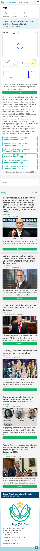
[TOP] (36, 547)
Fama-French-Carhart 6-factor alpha (16, 161)
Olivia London (6, 312)
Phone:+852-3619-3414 (10, 540)
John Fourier (6, 454)
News (25, 17)
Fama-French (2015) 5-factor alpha (15, 156)
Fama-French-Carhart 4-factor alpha (16, 150)
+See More (19, 92)
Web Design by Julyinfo (10, 543)
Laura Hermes (6, 214)
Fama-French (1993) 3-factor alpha (15, 144)
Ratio (15, 17)
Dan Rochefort (7, 265)
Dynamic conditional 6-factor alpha (15, 167)
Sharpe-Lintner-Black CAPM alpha (15, 138)
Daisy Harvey (6, 404)
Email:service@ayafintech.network (14, 537)
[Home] (8, 2)
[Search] (34, 2)
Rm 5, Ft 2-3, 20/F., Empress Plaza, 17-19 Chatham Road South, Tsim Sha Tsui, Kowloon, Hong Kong (14, 531)
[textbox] (26, 2)
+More (36, 192)
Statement (5, 17)
